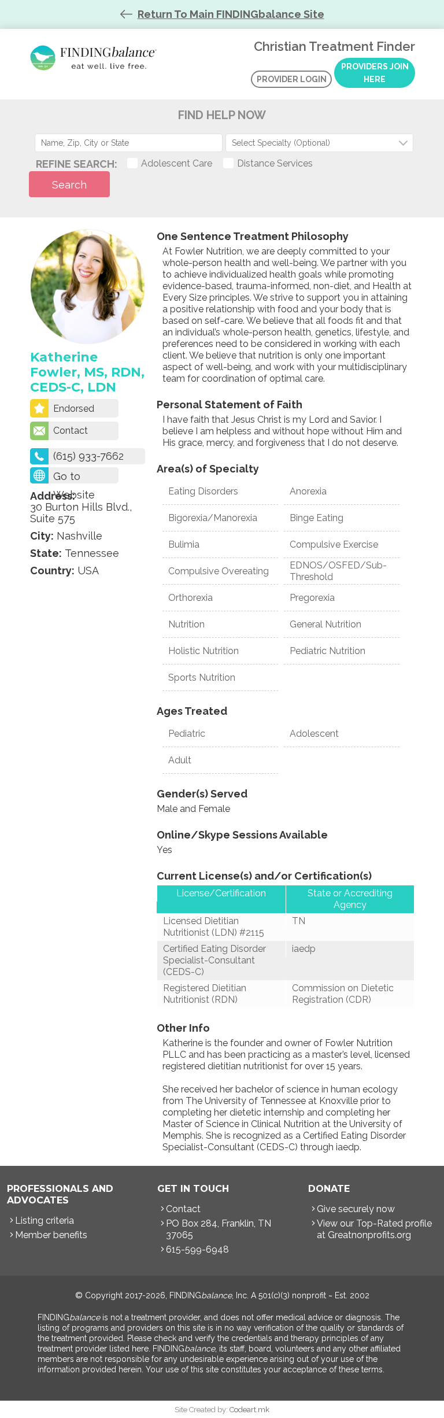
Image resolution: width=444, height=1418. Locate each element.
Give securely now (356, 1208)
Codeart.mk (249, 1409)
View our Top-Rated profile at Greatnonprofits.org (374, 1229)
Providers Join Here (375, 73)
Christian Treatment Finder (95, 58)
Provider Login (292, 79)
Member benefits (51, 1234)
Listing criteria (44, 1220)
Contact (70, 430)
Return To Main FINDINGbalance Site (231, 14)
